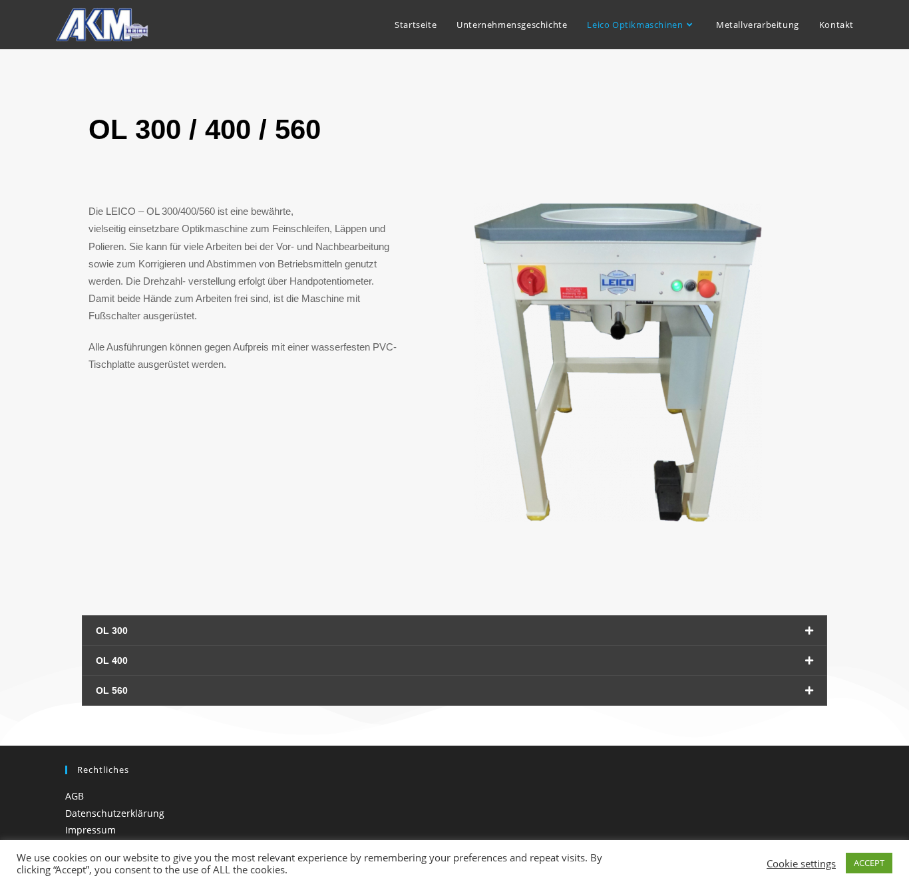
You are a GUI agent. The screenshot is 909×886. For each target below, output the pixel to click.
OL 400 (112, 660)
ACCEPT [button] (869, 863)
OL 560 (112, 690)
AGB (74, 796)
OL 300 (112, 630)
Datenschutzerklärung (114, 813)
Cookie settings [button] (801, 863)
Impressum (90, 829)
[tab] (454, 630)
